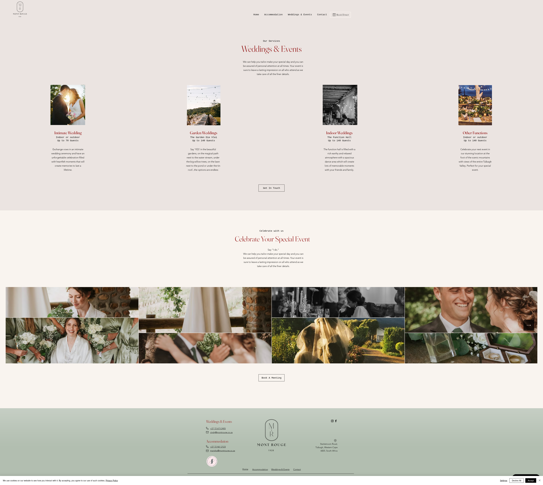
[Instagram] (332, 421)
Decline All (516, 480)
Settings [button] (503, 480)
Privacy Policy (112, 480)
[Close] (539, 480)
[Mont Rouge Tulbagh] (335, 440)
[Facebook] (336, 421)
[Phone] (207, 428)
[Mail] (207, 432)
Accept (531, 480)
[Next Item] (528, 325)
